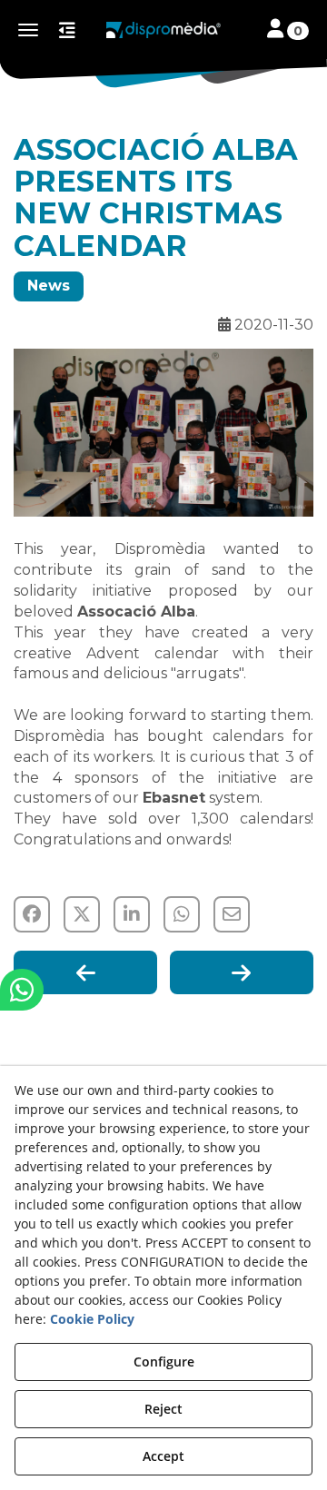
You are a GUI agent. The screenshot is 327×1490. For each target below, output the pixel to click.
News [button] (48, 285)
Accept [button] (163, 1456)
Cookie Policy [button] (92, 1318)
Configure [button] (164, 1361)
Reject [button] (163, 1408)
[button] (163, 30)
